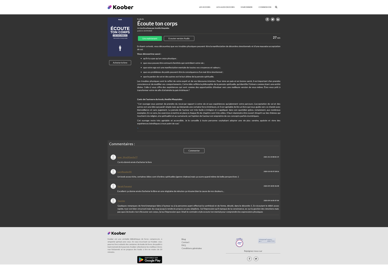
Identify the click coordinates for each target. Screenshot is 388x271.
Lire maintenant (149, 38)
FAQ (184, 245)
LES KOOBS (204, 7)
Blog (184, 239)
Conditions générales (192, 248)
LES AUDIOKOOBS (225, 7)
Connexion (265, 7)
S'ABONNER (247, 7)
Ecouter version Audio (179, 38)
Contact (185, 242)
